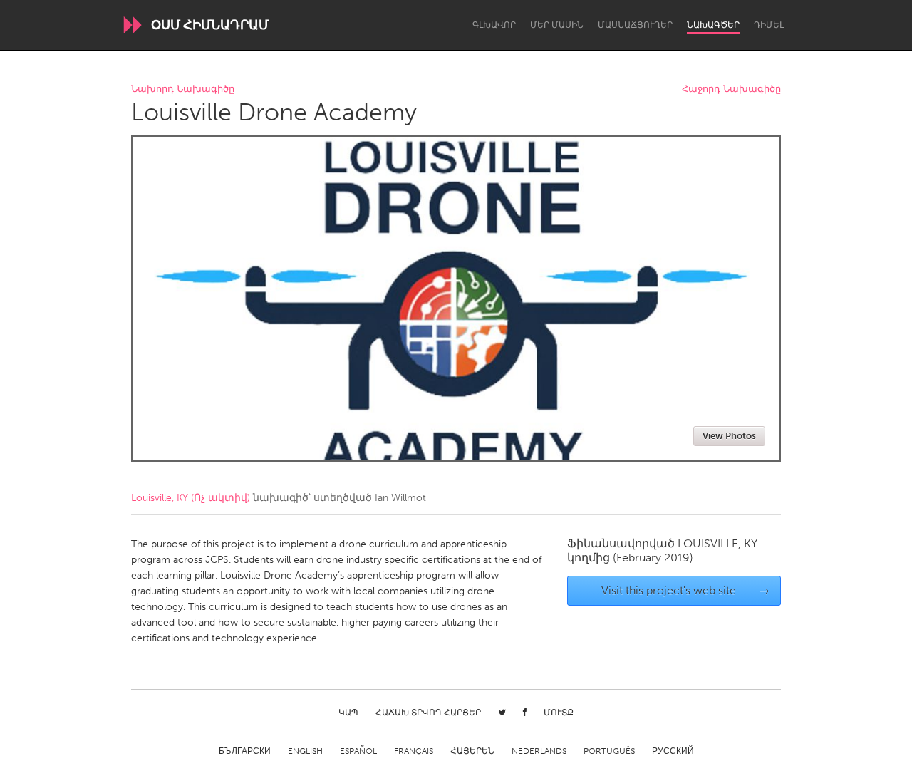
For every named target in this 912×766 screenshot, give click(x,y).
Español (358, 751)
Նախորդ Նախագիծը (182, 89)
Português (609, 751)
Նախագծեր (713, 25)
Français (413, 751)
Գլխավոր (494, 25)
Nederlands (539, 751)
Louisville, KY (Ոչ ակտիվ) (190, 498)
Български (245, 751)
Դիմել (769, 25)
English (305, 751)
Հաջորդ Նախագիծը (731, 89)
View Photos (729, 435)
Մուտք (559, 713)
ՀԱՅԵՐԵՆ (472, 751)
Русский (673, 751)
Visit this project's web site (685, 590)
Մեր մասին (557, 25)
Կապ (348, 713)
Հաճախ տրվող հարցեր (428, 713)
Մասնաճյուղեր (635, 25)
